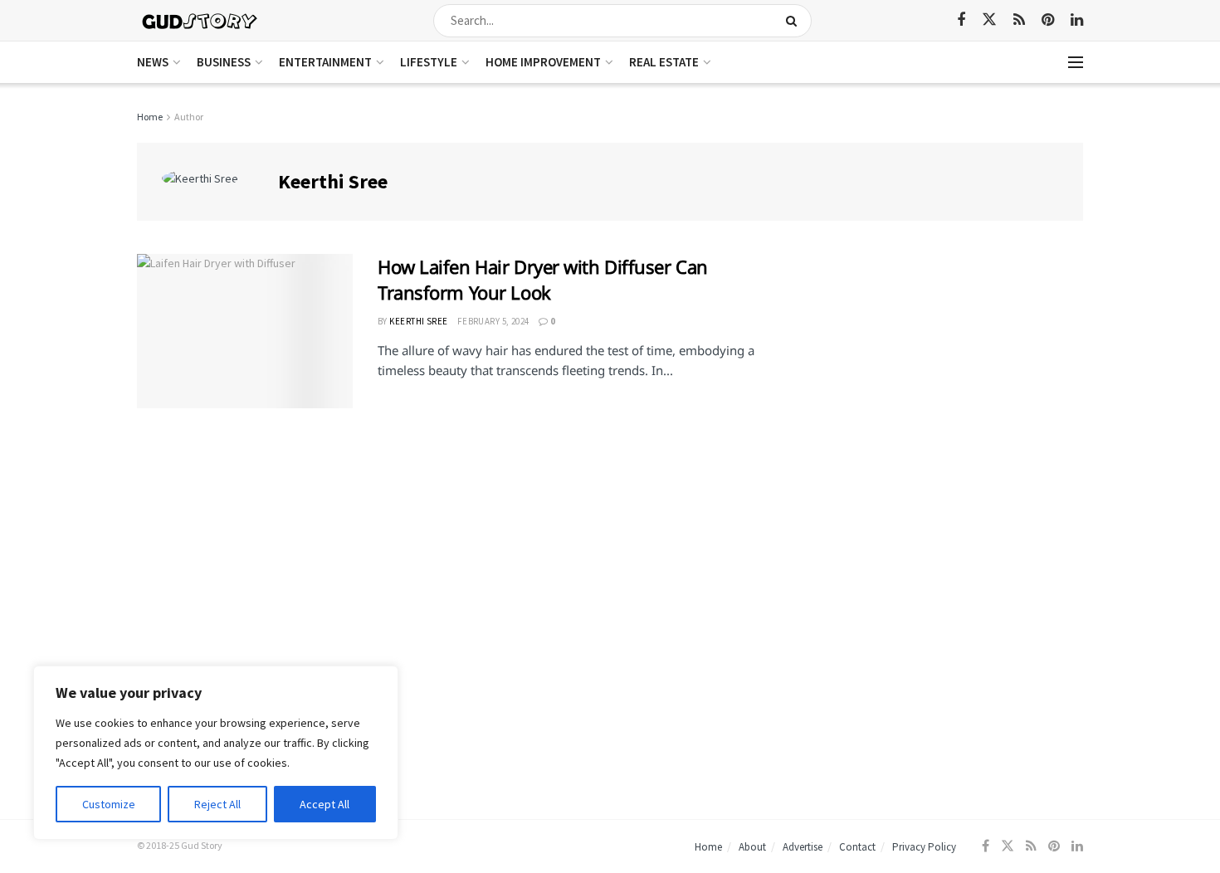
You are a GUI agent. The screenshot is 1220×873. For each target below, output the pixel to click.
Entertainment (325, 62)
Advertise (802, 847)
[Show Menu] (1075, 62)
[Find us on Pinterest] (1048, 20)
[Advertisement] (940, 370)
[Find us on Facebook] (961, 20)
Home (150, 116)
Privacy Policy (924, 847)
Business (224, 62)
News (152, 62)
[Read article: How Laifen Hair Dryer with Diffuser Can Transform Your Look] (245, 331)
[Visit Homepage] (200, 20)
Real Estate (664, 62)
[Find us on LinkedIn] (1077, 20)
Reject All (217, 804)
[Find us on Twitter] (989, 20)
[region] (215, 753)
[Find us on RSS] (1019, 20)
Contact (857, 847)
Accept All (324, 804)
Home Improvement (543, 62)
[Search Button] (795, 20)
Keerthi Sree (418, 321)
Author (188, 116)
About (752, 847)
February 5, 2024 (493, 321)
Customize (108, 804)
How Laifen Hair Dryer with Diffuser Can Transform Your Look (543, 279)
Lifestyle (428, 62)
